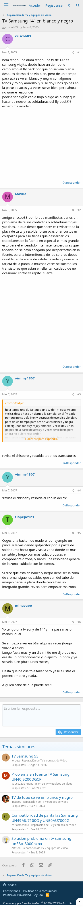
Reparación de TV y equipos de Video (44, 760)
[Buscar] (77, 5)
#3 (79, 394)
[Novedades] (69, 5)
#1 (79, 52)
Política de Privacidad (17, 895)
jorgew (16, 760)
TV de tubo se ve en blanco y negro (42, 797)
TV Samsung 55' (25, 756)
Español (11, 885)
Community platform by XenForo (38, 903)
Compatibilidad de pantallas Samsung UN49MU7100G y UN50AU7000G (45, 818)
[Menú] (6, 5)
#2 (79, 210)
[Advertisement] (41, 142)
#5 (79, 533)
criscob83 (11, 27)
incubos (16, 802)
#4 (79, 490)
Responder (73, 183)
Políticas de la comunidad (40, 891)
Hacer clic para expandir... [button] (41, 439)
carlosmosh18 (20, 825)
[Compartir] (73, 52)
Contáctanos (11, 891)
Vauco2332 (18, 784)
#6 (79, 622)
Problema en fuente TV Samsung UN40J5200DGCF (40, 777)
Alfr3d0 (16, 848)
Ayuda (38, 895)
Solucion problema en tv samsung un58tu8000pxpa (41, 841)
